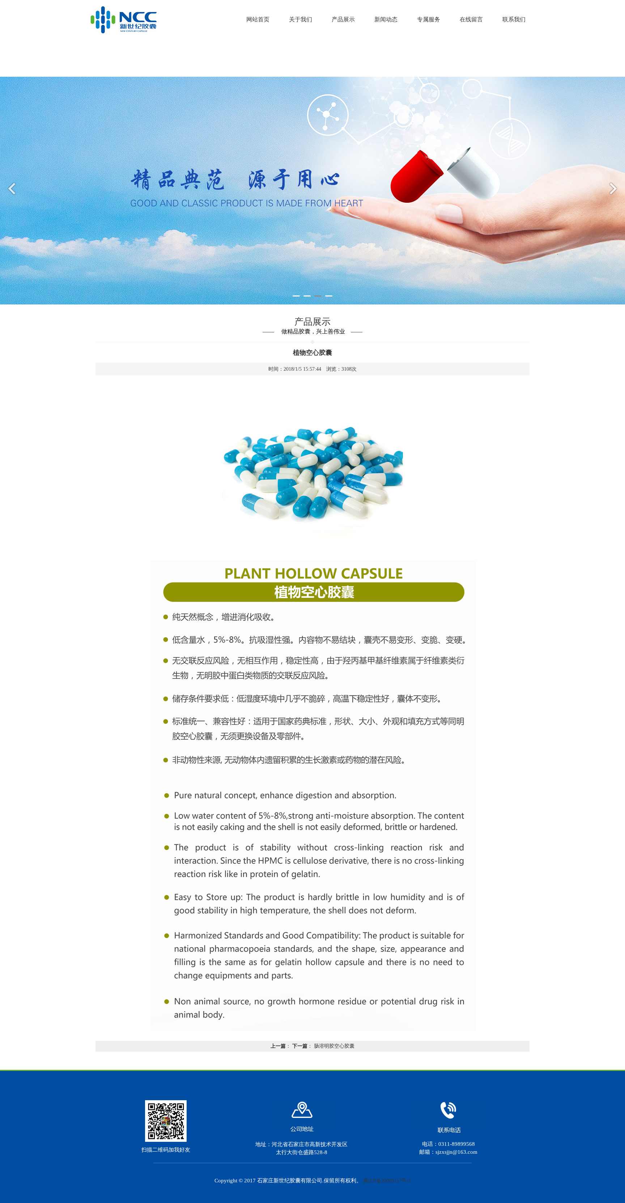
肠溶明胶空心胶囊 (334, 1046)
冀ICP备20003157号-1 (387, 1180)
